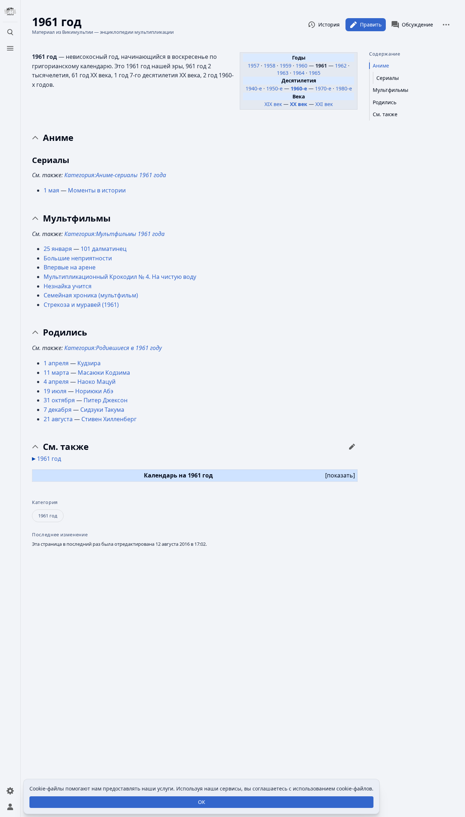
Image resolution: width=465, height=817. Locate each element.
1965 (314, 72)
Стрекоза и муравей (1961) (81, 305)
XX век (298, 104)
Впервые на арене (70, 267)
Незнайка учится (68, 286)
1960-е (299, 88)
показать (340, 475)
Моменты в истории (97, 190)
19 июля (55, 391)
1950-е (274, 88)
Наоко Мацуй (96, 382)
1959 (286, 65)
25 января (58, 249)
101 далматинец (103, 249)
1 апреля (56, 363)
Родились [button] (65, 332)
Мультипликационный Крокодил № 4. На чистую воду (120, 277)
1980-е (344, 88)
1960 (302, 65)
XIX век (273, 104)
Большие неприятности (78, 258)
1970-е (323, 88)
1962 (341, 65)
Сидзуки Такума (102, 410)
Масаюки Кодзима (104, 373)
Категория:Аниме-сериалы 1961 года (115, 175)
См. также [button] (66, 446)
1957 (254, 65)
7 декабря (58, 410)
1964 (299, 72)
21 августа (58, 419)
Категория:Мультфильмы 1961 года (114, 234)
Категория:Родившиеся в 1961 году (113, 348)
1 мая (51, 190)
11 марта (56, 373)
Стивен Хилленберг (109, 419)
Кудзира (89, 363)
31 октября (59, 400)
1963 (283, 72)
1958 (270, 65)
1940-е (254, 88)
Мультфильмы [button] (76, 218)
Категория (45, 502)
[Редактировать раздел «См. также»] (352, 446)
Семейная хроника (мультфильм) (91, 295)
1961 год (49, 459)
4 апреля (56, 382)
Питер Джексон (106, 400)
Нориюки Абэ (94, 391)
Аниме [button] (58, 137)
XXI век (324, 104)
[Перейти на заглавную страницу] (10, 11)
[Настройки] (10, 791)
